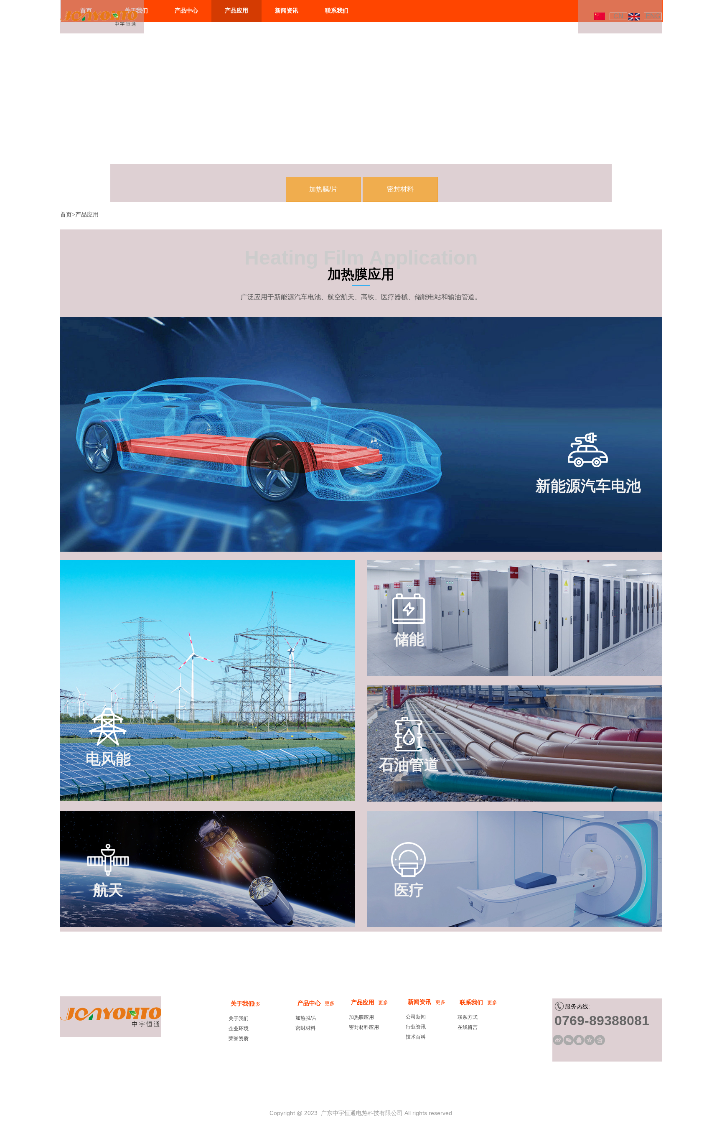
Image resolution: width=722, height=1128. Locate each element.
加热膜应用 (361, 1017)
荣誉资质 (239, 1038)
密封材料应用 (364, 1027)
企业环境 (239, 1028)
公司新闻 (416, 1017)
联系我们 (471, 1002)
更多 (440, 1002)
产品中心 (309, 1003)
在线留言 (468, 1027)
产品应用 (362, 1002)
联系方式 (468, 1017)
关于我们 (242, 1004)
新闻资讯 (419, 1002)
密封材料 (305, 1028)
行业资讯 (416, 1027)
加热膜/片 (306, 1018)
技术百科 (416, 1037)
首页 (66, 214)
